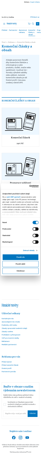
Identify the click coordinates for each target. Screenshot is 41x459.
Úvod (4, 42)
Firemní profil (6, 368)
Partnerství (13, 30)
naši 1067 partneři (14, 197)
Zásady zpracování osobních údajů (14, 328)
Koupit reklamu (35, 2)
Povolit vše (21, 257)
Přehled (4, 30)
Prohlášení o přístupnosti (11, 335)
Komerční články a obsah (31, 32)
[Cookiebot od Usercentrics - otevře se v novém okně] (29, 186)
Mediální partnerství (9, 345)
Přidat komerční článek (10, 365)
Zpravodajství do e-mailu (11, 322)
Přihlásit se (34, 17)
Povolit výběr (20, 264)
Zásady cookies (7, 332)
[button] (37, 23)
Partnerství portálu (9, 372)
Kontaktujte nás (8, 319)
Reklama (26, 2)
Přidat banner (7, 362)
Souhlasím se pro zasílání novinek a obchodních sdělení (21, 404)
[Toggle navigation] (4, 23)
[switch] (36, 229)
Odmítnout (20, 271)
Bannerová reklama (23, 31)
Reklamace (5, 341)
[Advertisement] (20, 8)
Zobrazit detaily (29, 250)
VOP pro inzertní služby (10, 338)
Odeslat (32, 413)
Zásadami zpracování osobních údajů (20, 403)
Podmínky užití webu (9, 325)
